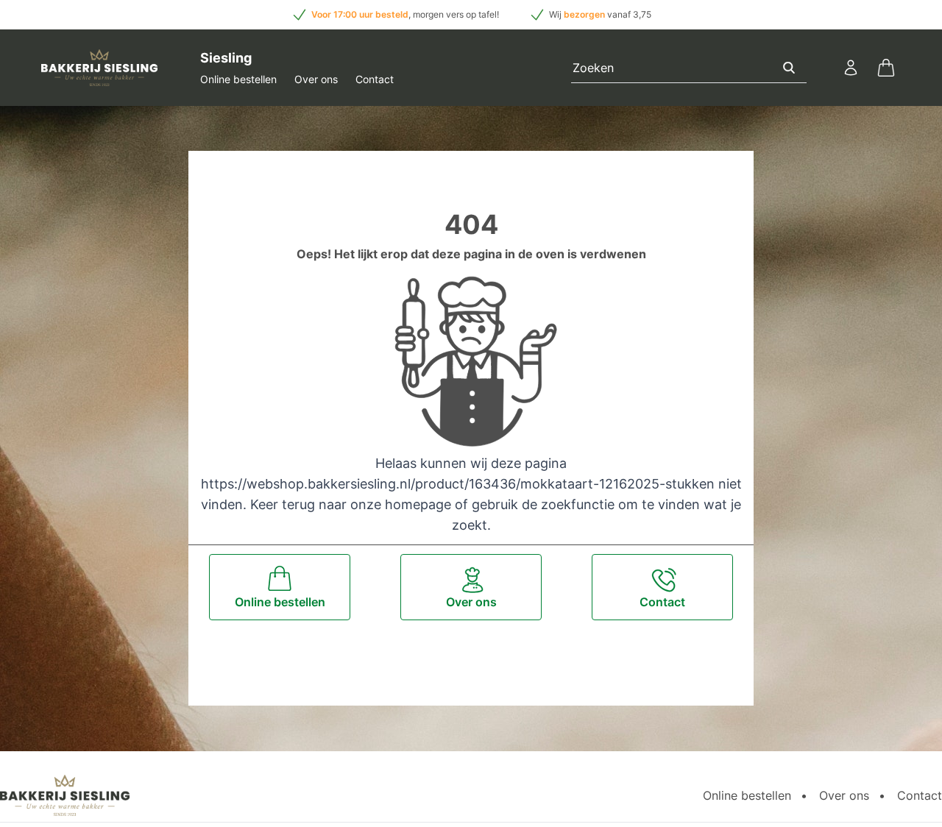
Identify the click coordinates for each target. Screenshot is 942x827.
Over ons (316, 79)
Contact (374, 79)
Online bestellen (238, 79)
